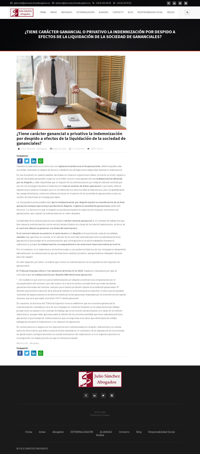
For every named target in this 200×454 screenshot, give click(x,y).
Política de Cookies (100, 415)
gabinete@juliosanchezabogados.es (32, 3)
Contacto (118, 12)
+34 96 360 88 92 (103, 3)
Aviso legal (100, 412)
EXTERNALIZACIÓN (85, 12)
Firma (43, 12)
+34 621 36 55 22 (124, 3)
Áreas (53, 12)
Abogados (66, 12)
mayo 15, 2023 (59, 148)
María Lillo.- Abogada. (28, 343)
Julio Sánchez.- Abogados (34, 148)
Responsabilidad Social (150, 12)
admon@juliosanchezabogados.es (73, 3)
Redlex (171, 12)
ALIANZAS (103, 12)
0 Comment (78, 148)
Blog (130, 12)
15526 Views (97, 148)
